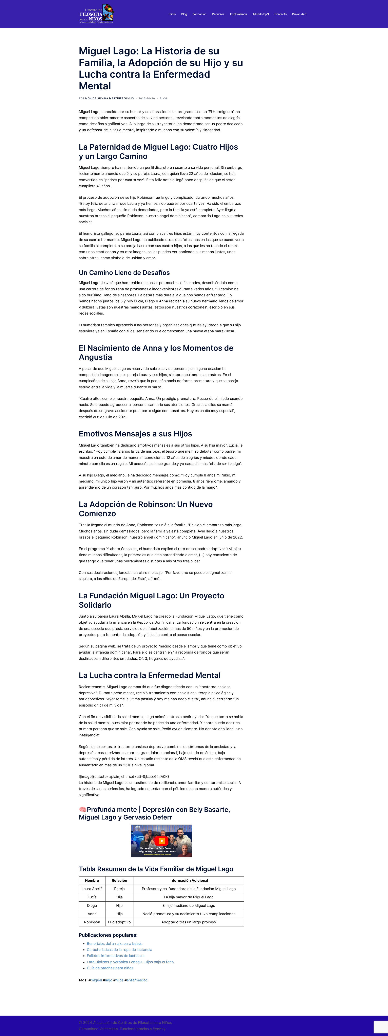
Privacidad (299, 14)
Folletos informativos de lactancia (115, 956)
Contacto (280, 14)
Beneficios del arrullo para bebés (114, 943)
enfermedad (137, 980)
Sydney (159, 1029)
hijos (119, 980)
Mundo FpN (261, 14)
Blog (184, 14)
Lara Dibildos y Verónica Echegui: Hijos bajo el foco (130, 962)
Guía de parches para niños (110, 968)
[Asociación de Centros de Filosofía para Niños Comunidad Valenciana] (97, 14)
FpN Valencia (239, 14)
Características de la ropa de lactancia (119, 949)
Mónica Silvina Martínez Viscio (109, 98)
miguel (96, 980)
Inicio (172, 14)
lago (108, 980)
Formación (199, 14)
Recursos (218, 14)
